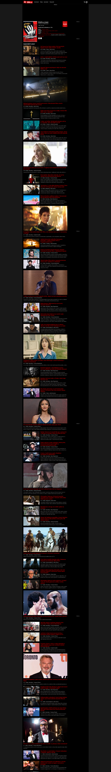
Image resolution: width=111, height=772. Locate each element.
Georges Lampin (44, 29)
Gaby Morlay (48, 34)
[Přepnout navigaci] (87, 2)
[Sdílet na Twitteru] (41, 38)
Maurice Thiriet (45, 32)
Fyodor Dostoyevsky (46, 30)
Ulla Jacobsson (55, 33)
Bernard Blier (61, 33)
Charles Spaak (54, 30)
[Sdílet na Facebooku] (39, 38)
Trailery (51, 2)
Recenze (36, 2)
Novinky (46, 2)
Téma (41, 2)
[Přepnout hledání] (85, 2)
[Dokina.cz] (28, 2)
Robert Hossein (41, 34)
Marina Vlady (49, 33)
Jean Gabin (43, 33)
